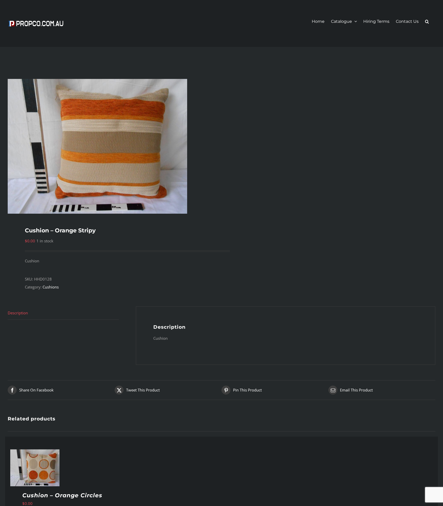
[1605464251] (110, 146)
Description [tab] (18, 312)
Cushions (51, 287)
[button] (427, 21)
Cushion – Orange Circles (62, 495)
